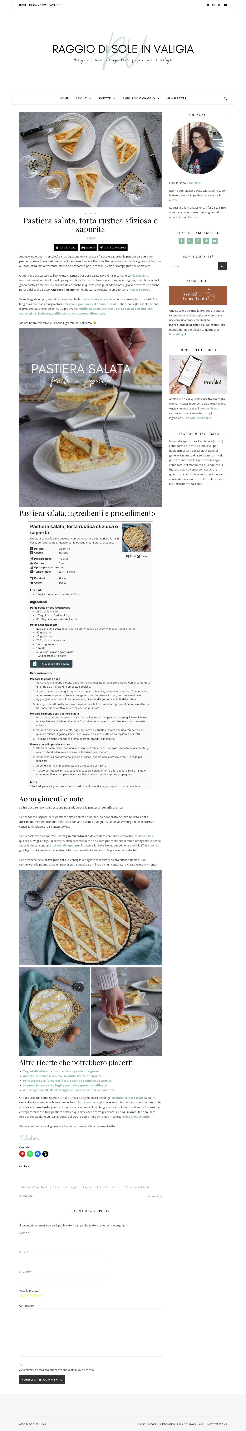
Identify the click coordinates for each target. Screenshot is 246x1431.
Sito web (25, 1271)
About (81, 98)
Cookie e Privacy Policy (190, 1424)
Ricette (104, 98)
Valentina (29, 1196)
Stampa (90, 247)
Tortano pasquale (78, 304)
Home (23, 4)
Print (132, 556)
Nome (24, 1233)
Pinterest (85, 1102)
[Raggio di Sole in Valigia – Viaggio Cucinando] (123, 51)
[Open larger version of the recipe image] (136, 537)
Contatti (56, 4)
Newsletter (177, 98)
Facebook (118, 1098)
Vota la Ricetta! (29, 1290)
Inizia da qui (38, 4)
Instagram (135, 1098)
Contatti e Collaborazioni (161, 1424)
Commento (26, 1305)
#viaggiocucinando (136, 1116)
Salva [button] (144, 556)
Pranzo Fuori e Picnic (108, 1187)
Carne (56, 1187)
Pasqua (87, 1187)
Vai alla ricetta (67, 247)
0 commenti (154, 1196)
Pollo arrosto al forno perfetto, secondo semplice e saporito (67, 1080)
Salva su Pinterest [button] (115, 247)
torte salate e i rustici (97, 299)
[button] (54, 1011)
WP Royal (41, 1424)
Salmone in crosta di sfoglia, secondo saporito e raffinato (65, 1085)
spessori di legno (62, 845)
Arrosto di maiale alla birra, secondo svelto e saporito (62, 1076)
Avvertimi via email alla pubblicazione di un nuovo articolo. (56, 1370)
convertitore (208, 408)
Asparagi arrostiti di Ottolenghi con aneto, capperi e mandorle (68, 1090)
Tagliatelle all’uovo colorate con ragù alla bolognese (61, 1071)
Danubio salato (107, 304)
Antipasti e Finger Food (34, 1187)
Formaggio (71, 1187)
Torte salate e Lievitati (138, 1187)
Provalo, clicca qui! (197, 418)
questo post (141, 289)
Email (23, 1252)
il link (149, 836)
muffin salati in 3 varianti (96, 308)
